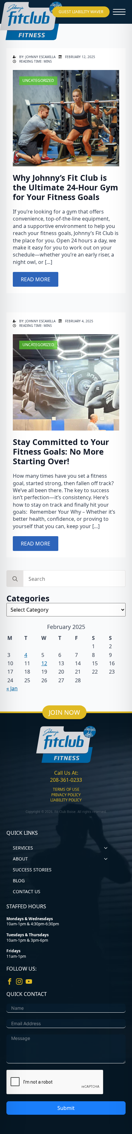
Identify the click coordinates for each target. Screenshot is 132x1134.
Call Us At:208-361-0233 (66, 776)
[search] (15, 579)
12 (44, 663)
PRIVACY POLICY (66, 795)
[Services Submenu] (108, 847)
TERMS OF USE (66, 789)
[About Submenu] (108, 858)
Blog (19, 880)
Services (23, 848)
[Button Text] (119, 12)
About (20, 859)
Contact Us (26, 891)
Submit (66, 1108)
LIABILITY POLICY (66, 800)
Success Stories (32, 870)
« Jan (12, 688)
